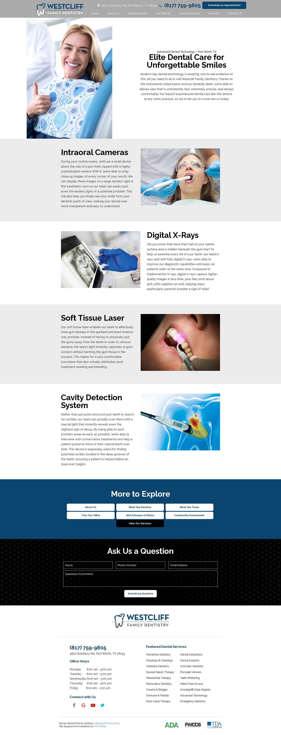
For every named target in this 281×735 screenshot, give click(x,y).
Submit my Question (140, 593)
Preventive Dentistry (158, 654)
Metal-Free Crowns (191, 683)
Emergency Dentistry (193, 701)
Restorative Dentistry (159, 683)
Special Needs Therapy (160, 672)
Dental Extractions (191, 654)
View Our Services (140, 523)
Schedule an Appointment (224, 5)
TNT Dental (100, 726)
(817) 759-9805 (182, 5)
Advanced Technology (193, 695)
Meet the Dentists (140, 507)
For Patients (163, 13)
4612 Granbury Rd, (129, 5)
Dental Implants (189, 660)
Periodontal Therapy (158, 677)
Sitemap (99, 723)
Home (95, 13)
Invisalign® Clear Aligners (195, 689)
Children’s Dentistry (157, 666)
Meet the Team (189, 507)
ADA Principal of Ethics (140, 515)
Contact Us (235, 13)
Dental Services (137, 13)
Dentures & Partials (157, 695)
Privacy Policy (113, 723)
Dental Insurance (189, 13)
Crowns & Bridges (156, 689)
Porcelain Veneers (190, 672)
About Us (113, 13)
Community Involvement (189, 515)
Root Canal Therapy (158, 701)
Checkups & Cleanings (159, 660)
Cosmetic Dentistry (191, 666)
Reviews (213, 13)
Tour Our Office (90, 515)
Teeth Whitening (190, 677)
